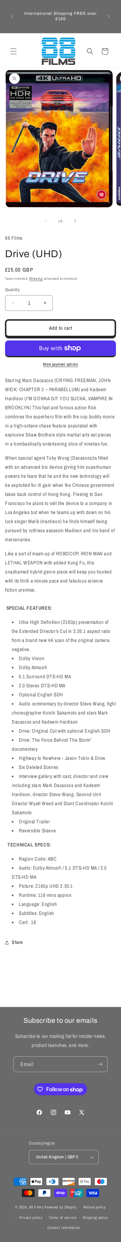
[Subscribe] (99, 1064)
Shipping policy (95, 1217)
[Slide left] (45, 221)
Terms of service (62, 1217)
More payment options (60, 364)
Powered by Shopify (60, 1207)
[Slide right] (75, 221)
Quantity (12, 289)
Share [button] (17, 942)
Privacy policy (31, 1217)
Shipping (36, 278)
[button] (13, 51)
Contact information (63, 1227)
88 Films (36, 1207)
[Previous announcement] (12, 16)
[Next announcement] (108, 16)
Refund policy (94, 1207)
